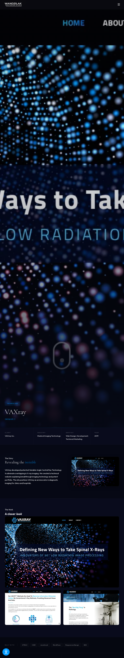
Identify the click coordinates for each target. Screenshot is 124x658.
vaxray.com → (10, 419)
